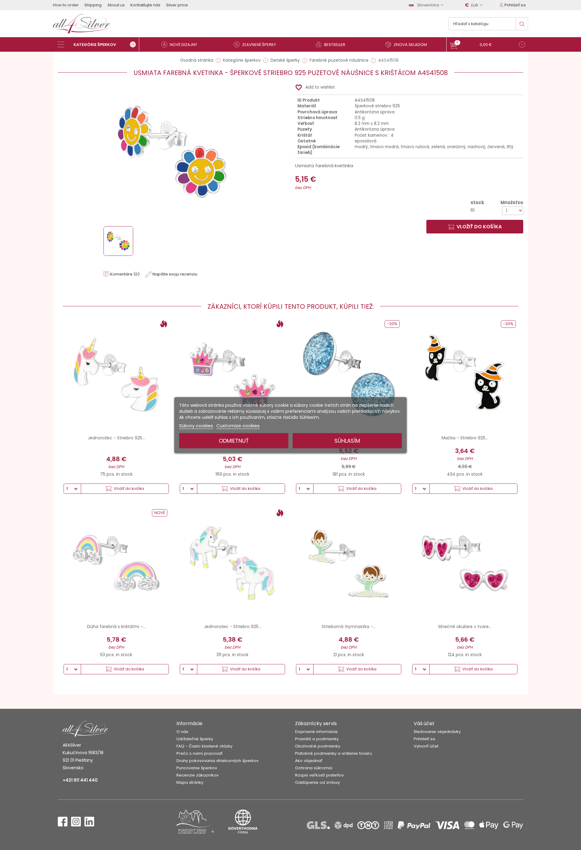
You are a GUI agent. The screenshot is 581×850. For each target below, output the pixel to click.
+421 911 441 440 (80, 780)
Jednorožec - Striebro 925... (116, 438)
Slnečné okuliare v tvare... (464, 627)
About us (116, 5)
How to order (66, 5)
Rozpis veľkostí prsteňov (319, 775)
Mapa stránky (189, 782)
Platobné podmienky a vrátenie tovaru (333, 753)
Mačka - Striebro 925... (464, 438)
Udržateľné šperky (194, 739)
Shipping (93, 5)
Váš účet (424, 723)
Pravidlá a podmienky (317, 739)
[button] (487, 45)
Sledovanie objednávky (437, 731)
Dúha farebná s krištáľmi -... (116, 627)
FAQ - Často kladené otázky (204, 746)
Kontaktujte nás (145, 5)
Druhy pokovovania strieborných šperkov (217, 761)
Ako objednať (308, 761)
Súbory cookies (196, 425)
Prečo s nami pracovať (199, 753)
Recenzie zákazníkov (197, 775)
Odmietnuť (234, 440)
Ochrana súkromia (313, 768)
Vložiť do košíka (479, 226)
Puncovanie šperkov (196, 768)
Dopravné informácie (316, 731)
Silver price (177, 5)
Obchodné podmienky (317, 746)
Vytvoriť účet (426, 746)
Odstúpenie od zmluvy (317, 782)
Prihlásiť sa (424, 739)
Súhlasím (347, 440)
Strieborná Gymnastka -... (349, 627)
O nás (182, 731)
